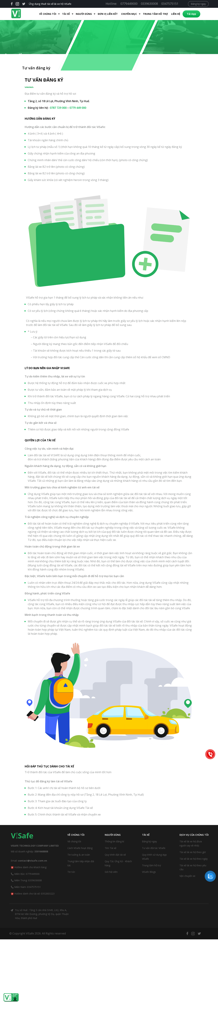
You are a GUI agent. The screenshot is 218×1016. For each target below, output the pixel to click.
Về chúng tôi (74, 841)
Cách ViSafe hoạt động (79, 848)
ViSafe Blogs (149, 871)
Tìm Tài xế (110, 848)
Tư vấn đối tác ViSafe (153, 848)
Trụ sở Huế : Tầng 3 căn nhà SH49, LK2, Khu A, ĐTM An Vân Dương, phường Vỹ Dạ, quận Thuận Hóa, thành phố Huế (42, 914)
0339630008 (149, 4)
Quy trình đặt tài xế (115, 854)
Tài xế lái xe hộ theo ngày (194, 858)
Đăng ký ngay (198, 3)
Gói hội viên (111, 871)
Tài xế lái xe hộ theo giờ (193, 852)
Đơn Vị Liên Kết (108, 13)
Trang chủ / (11, 67)
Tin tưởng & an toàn (78, 854)
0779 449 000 (77, 108)
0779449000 (128, 4)
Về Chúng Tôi (47, 13)
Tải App (191, 13)
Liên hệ (175, 13)
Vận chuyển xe (187, 876)
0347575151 (169, 4)
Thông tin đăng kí (114, 841)
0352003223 (47, 893)
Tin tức (71, 871)
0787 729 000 (58, 108)
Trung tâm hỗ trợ (155, 13)
